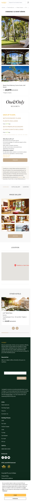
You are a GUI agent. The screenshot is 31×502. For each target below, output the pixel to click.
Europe (3, 438)
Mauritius (20, 177)
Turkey (3, 432)
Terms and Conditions (7, 478)
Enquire (15, 160)
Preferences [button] (5, 490)
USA (2, 429)
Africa (3, 441)
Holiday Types (5, 408)
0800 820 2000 (5, 449)
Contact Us (4, 414)
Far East (3, 423)
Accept (15, 495)
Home (3, 7)
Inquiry (3, 411)
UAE (2, 420)
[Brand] (3, 342)
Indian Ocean (19, 7)
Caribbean (4, 435)
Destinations (10, 7)
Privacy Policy (9, 394)
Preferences (15, 498)
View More (15, 236)
